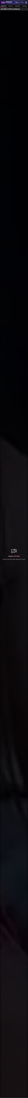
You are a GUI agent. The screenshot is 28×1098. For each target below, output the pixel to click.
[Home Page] (6, 2)
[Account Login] (26, 2)
